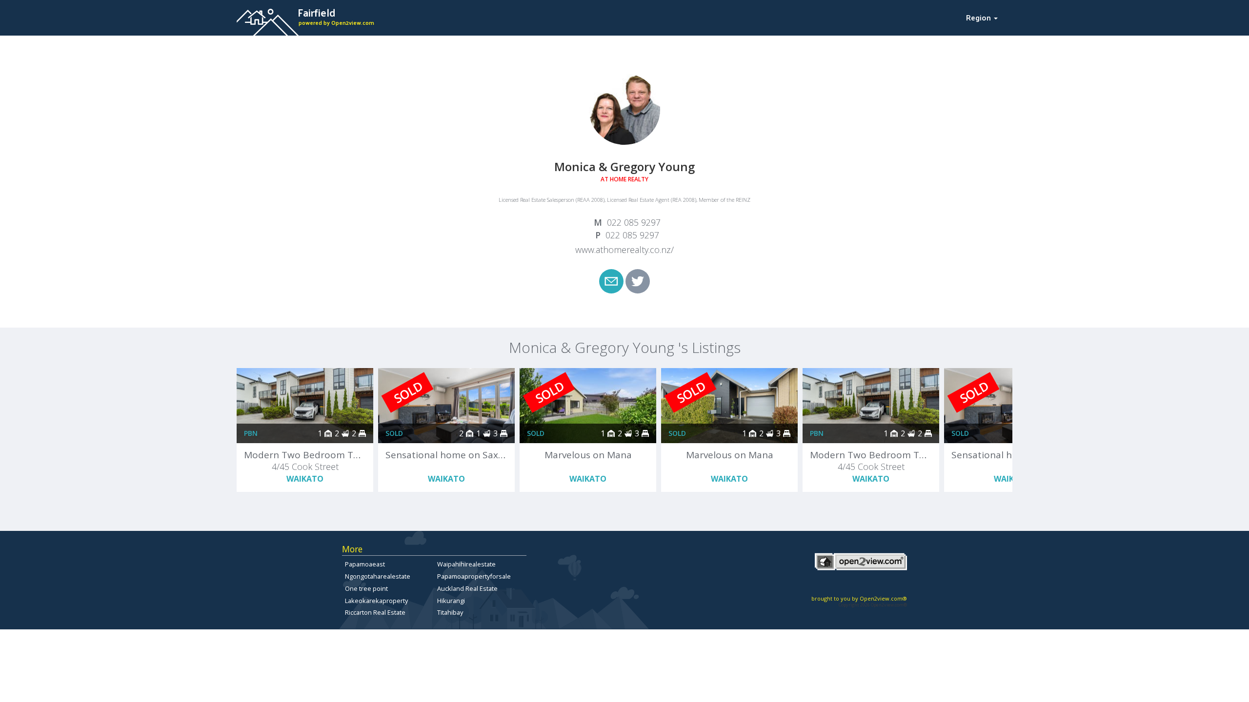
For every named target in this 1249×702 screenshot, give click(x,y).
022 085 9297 (634, 222)
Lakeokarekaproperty (376, 600)
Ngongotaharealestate (377, 576)
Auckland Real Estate (467, 588)
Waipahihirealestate (466, 564)
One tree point (366, 588)
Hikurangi (451, 600)
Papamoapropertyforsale (474, 576)
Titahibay (450, 612)
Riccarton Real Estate (375, 612)
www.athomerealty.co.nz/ (624, 249)
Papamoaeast (365, 564)
